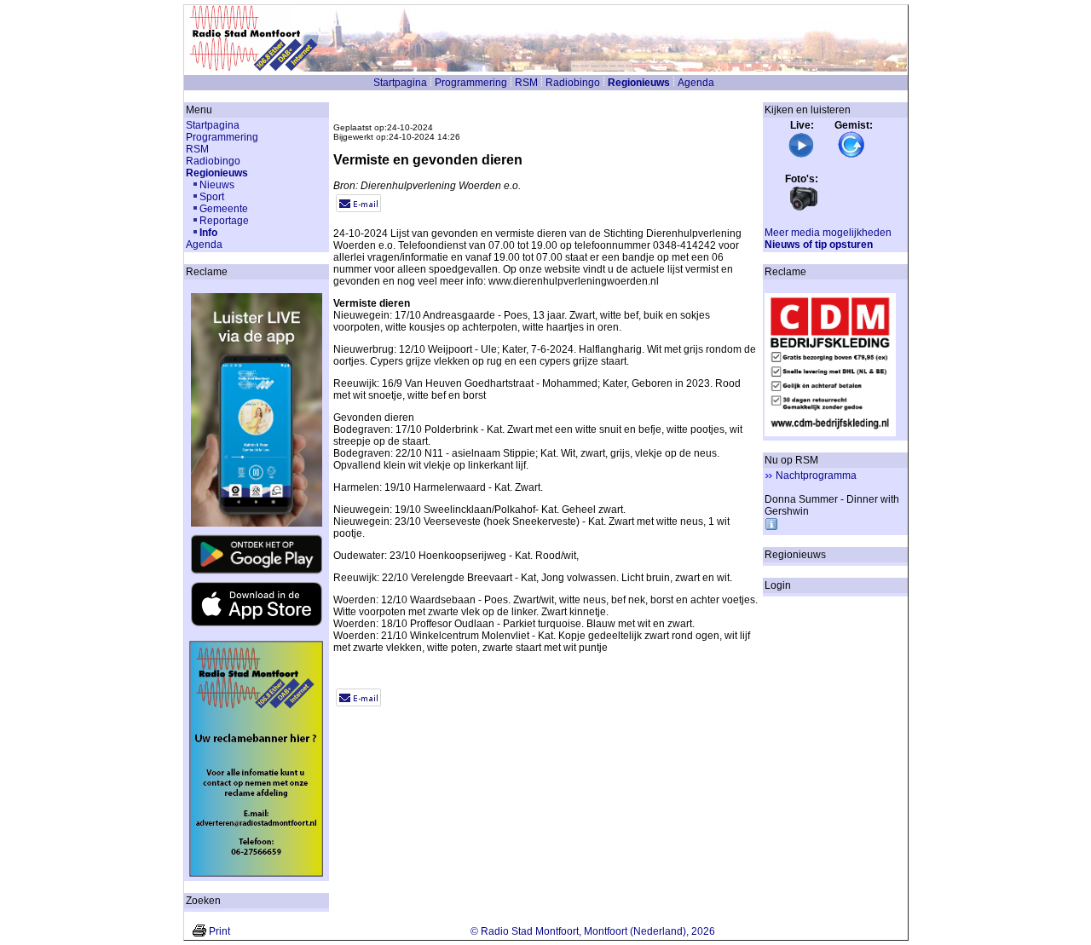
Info (208, 233)
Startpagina (400, 83)
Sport (211, 197)
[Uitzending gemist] (851, 155)
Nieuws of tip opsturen (819, 245)
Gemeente (223, 209)
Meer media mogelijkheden (828, 233)
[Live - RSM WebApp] (801, 155)
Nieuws (216, 185)
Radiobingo (573, 83)
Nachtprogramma (816, 475)
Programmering (471, 83)
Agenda (696, 83)
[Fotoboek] (803, 209)
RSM (526, 83)
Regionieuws (639, 83)
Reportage (224, 221)
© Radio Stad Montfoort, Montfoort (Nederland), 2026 (592, 931)
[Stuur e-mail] (358, 209)
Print (219, 931)
